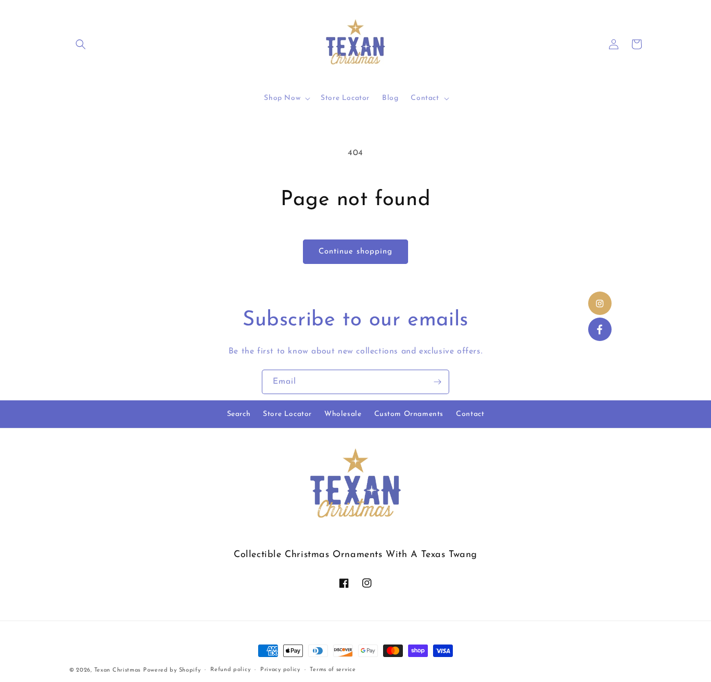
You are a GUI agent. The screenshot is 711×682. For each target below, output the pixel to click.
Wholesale (342, 414)
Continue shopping (355, 252)
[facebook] (600, 329)
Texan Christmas (117, 670)
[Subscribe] (437, 382)
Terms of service (332, 670)
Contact (470, 414)
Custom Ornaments (409, 414)
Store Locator (287, 414)
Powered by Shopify (172, 670)
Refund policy (230, 670)
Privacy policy (280, 670)
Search (239, 414)
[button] (80, 44)
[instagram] (600, 303)
